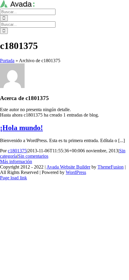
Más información (16, 161)
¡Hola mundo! (21, 128)
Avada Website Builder (68, 166)
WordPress (76, 172)
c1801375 (17, 150)
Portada (7, 60)
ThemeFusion (111, 166)
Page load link (13, 177)
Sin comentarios (33, 156)
